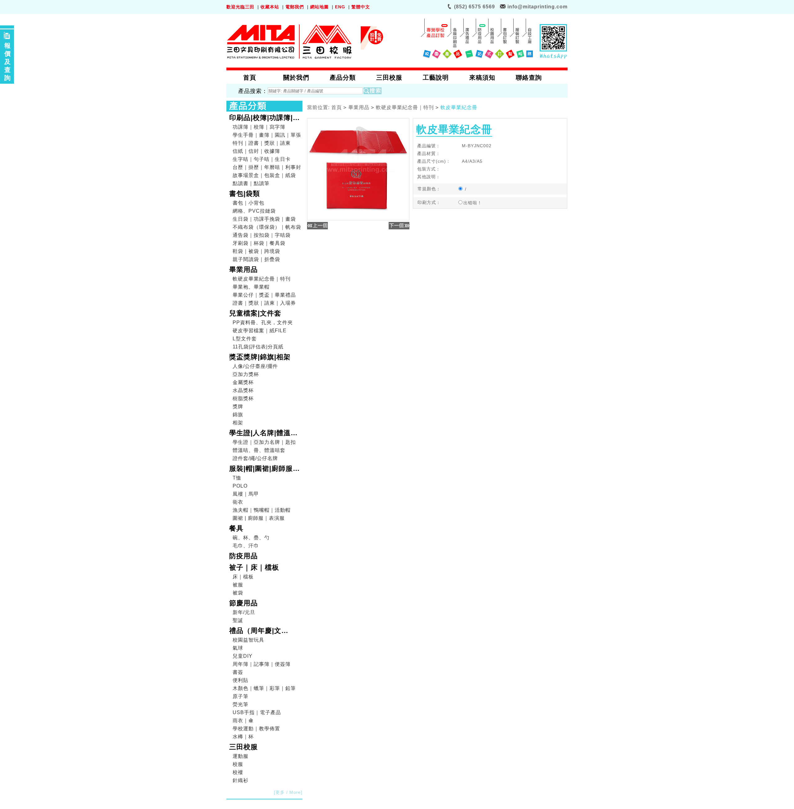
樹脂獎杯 (243, 398)
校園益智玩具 (248, 640)
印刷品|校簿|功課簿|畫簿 (264, 118)
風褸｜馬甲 (246, 494)
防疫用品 (243, 556)
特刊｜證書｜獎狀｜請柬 (262, 143)
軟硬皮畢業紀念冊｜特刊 (262, 278)
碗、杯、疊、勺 (251, 537)
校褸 (238, 772)
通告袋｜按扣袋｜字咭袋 (262, 235)
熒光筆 (240, 704)
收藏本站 (270, 6)
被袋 (238, 592)
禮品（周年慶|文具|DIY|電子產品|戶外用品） (263, 631)
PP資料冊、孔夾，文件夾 (263, 322)
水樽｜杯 (243, 736)
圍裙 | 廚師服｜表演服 (259, 518)
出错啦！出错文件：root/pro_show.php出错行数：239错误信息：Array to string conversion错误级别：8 (478, 203)
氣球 (238, 648)
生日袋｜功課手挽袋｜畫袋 (264, 219)
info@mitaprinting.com (537, 6)
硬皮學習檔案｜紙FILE (260, 330)
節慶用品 (243, 603)
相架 (238, 422)
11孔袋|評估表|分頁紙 (258, 346)
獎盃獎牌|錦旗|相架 (260, 357)
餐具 (236, 528)
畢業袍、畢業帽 (251, 287)
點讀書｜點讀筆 (251, 183)
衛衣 (238, 502)
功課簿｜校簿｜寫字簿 (259, 127)
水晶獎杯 (243, 390)
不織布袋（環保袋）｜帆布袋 (267, 227)
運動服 (240, 756)
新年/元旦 (244, 612)
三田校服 (243, 747)
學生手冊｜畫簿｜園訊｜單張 (267, 135)
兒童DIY (242, 656)
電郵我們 (294, 6)
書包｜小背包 (248, 203)
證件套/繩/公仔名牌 (255, 458)
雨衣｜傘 (243, 720)
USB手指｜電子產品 (257, 712)
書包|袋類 (244, 193)
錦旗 (238, 414)
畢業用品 (243, 269)
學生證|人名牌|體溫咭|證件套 (264, 433)
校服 (238, 764)
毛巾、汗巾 (246, 545)
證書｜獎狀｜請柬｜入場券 (264, 303)
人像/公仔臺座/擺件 (255, 366)
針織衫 (240, 780)
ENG (340, 6)
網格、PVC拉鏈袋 (254, 211)
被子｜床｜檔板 (254, 567)
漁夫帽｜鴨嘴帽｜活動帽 (262, 510)
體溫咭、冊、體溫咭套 (259, 450)
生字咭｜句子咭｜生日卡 (262, 159)
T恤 (237, 477)
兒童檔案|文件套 (255, 313)
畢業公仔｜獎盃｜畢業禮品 (264, 295)
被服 (238, 584)
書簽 (238, 672)
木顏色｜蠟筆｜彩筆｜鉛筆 (264, 688)
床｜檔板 (243, 576)
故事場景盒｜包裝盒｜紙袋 (264, 175)
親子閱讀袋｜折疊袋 (256, 259)
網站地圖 (319, 6)
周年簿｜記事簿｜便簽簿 (262, 664)
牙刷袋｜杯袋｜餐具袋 (259, 243)
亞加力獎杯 (246, 374)
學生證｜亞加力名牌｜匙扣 (264, 442)
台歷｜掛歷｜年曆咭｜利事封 (267, 167)
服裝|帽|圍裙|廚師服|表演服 (262, 469)
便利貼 (240, 680)
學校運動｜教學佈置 (256, 728)
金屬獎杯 (243, 382)
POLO (240, 485)
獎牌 (238, 406)
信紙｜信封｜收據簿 (256, 151)
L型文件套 (245, 338)
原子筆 (240, 696)
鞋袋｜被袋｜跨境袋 (256, 251)
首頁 (336, 107)
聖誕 (238, 620)
